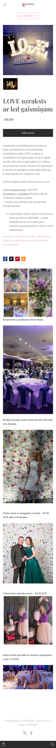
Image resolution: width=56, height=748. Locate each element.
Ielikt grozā (28, 132)
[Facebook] (31, 733)
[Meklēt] (52, 744)
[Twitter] (25, 733)
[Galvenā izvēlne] (5, 5)
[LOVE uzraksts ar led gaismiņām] (10, 84)
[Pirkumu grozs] (3, 744)
